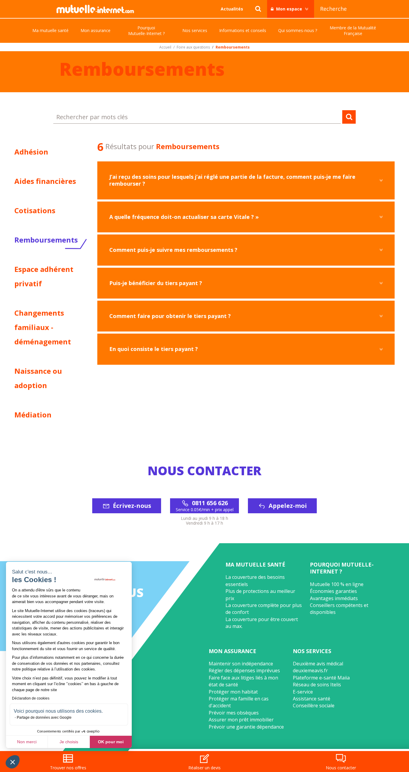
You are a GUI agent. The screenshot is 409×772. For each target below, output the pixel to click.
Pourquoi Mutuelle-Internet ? (342, 568)
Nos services (312, 651)
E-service (303, 691)
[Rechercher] (258, 9)
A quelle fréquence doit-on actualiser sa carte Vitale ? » (184, 216)
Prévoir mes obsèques (234, 712)
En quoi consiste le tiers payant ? (153, 348)
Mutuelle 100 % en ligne (336, 584)
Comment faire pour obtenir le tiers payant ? (170, 316)
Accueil (165, 47)
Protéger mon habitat (233, 691)
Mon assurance (232, 651)
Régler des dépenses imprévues (244, 670)
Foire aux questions (193, 47)
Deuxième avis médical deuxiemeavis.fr (318, 667)
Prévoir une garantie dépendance (246, 726)
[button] (12, 762)
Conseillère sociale (313, 705)
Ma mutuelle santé (255, 564)
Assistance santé (311, 698)
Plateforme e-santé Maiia (321, 677)
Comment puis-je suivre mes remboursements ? (173, 249)
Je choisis (69, 741)
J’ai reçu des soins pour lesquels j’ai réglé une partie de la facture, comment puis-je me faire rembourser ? (232, 180)
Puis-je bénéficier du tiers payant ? (155, 283)
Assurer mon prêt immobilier (241, 719)
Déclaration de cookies (30, 698)
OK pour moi (111, 741)
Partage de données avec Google (44, 717)
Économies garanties (333, 591)
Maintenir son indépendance (241, 663)
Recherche (333, 8)
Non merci (27, 741)
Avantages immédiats (334, 598)
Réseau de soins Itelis (317, 684)
